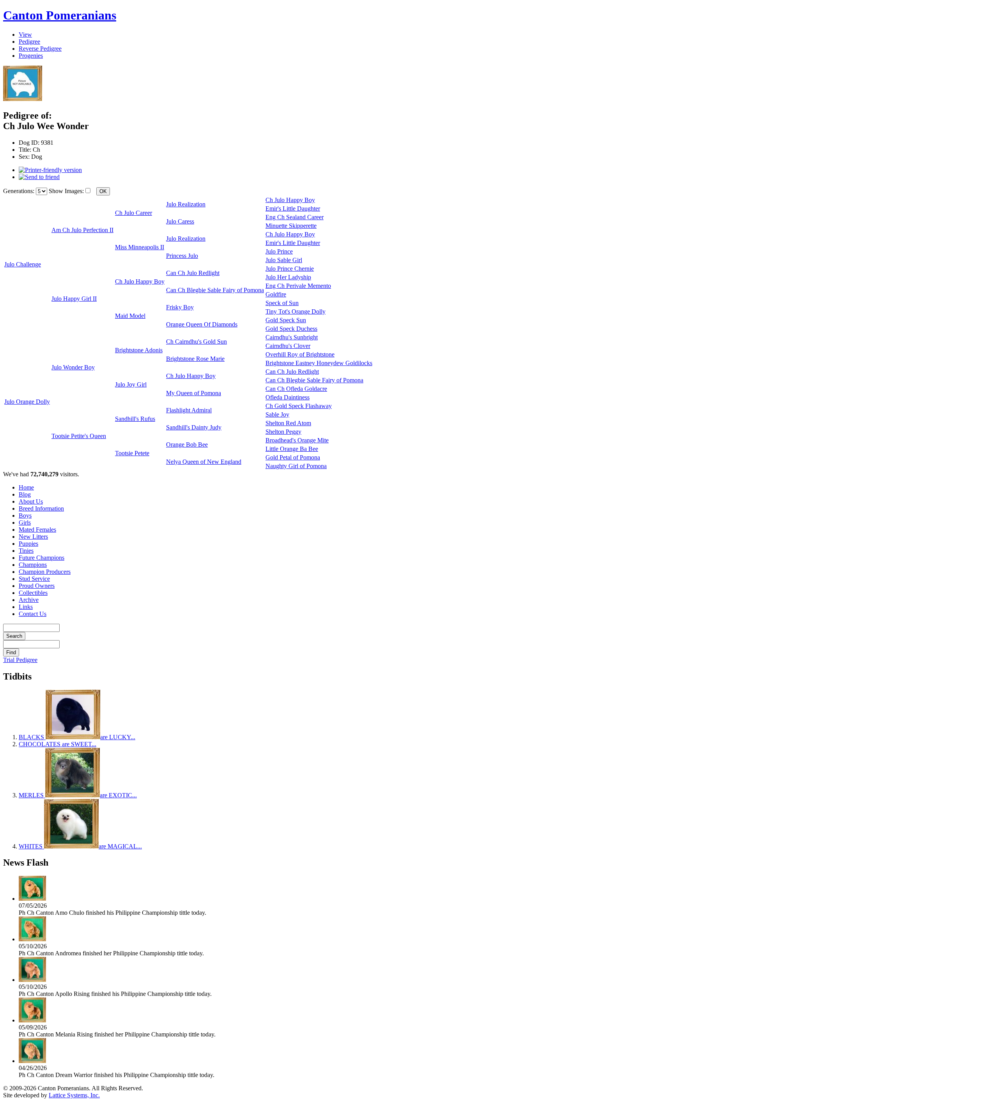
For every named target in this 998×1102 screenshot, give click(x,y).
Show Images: (66, 191)
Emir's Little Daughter (292, 208)
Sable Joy (277, 414)
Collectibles (33, 592)
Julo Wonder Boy (73, 367)
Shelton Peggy (283, 431)
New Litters (33, 536)
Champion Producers (45, 571)
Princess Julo (182, 255)
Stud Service (34, 578)
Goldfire (275, 294)
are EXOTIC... (78, 795)
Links (26, 606)
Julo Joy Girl (131, 384)
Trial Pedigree (20, 660)
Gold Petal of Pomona (292, 457)
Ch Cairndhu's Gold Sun (196, 341)
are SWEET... (57, 744)
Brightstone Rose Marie (195, 358)
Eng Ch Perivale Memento (298, 285)
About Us (31, 501)
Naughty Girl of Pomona (296, 466)
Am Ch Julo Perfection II (82, 230)
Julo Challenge (22, 264)
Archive (29, 599)
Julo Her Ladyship (288, 277)
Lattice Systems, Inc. (74, 1095)
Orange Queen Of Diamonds (201, 324)
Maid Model (130, 315)
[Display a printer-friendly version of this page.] (50, 170)
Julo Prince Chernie (289, 268)
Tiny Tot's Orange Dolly (295, 311)
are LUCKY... (77, 737)
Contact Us (32, 613)
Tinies (26, 550)
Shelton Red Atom (288, 423)
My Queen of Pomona (193, 393)
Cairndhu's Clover (287, 345)
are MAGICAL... (80, 846)
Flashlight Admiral (189, 410)
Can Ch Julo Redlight (192, 273)
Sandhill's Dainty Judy (193, 427)
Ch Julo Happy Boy (290, 200)
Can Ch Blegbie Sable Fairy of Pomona (215, 290)
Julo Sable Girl (283, 260)
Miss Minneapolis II (139, 247)
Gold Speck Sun (285, 320)
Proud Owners (37, 585)
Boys (25, 515)
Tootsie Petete (132, 453)
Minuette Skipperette (291, 225)
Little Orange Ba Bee (291, 448)
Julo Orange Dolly (27, 401)
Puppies (28, 543)
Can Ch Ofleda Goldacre (296, 388)
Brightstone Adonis (139, 350)
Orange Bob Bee (187, 444)
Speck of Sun (282, 303)
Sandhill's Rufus (135, 418)
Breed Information (41, 508)
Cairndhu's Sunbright (291, 337)
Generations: (19, 191)
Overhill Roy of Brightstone (299, 354)
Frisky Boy (180, 307)
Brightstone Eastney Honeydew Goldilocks (318, 363)
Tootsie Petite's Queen (78, 436)
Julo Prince (279, 251)
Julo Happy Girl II (74, 298)
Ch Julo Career (133, 212)
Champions (33, 564)
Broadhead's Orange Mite (297, 440)
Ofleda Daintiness (287, 397)
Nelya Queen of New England (203, 461)
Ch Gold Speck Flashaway (298, 406)
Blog (25, 494)
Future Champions (41, 557)
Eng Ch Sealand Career (294, 217)
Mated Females (37, 529)
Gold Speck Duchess (291, 328)
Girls (25, 522)
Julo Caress (180, 221)
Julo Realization (185, 204)
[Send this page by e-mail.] (39, 177)
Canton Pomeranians (59, 15)
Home (26, 487)
